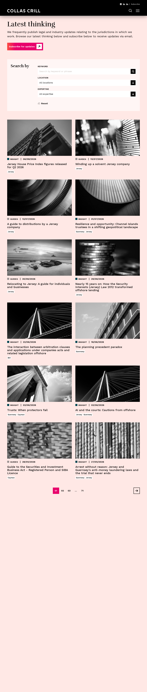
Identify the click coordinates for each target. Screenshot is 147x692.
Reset (44, 103)
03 (69, 490)
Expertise (43, 89)
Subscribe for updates (22, 46)
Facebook (121, 4)
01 (56, 490)
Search (133, 71)
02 (62, 490)
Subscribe (135, 4)
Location (43, 78)
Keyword (43, 66)
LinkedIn (124, 4)
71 (82, 490)
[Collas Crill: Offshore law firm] (23, 10)
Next (135, 491)
